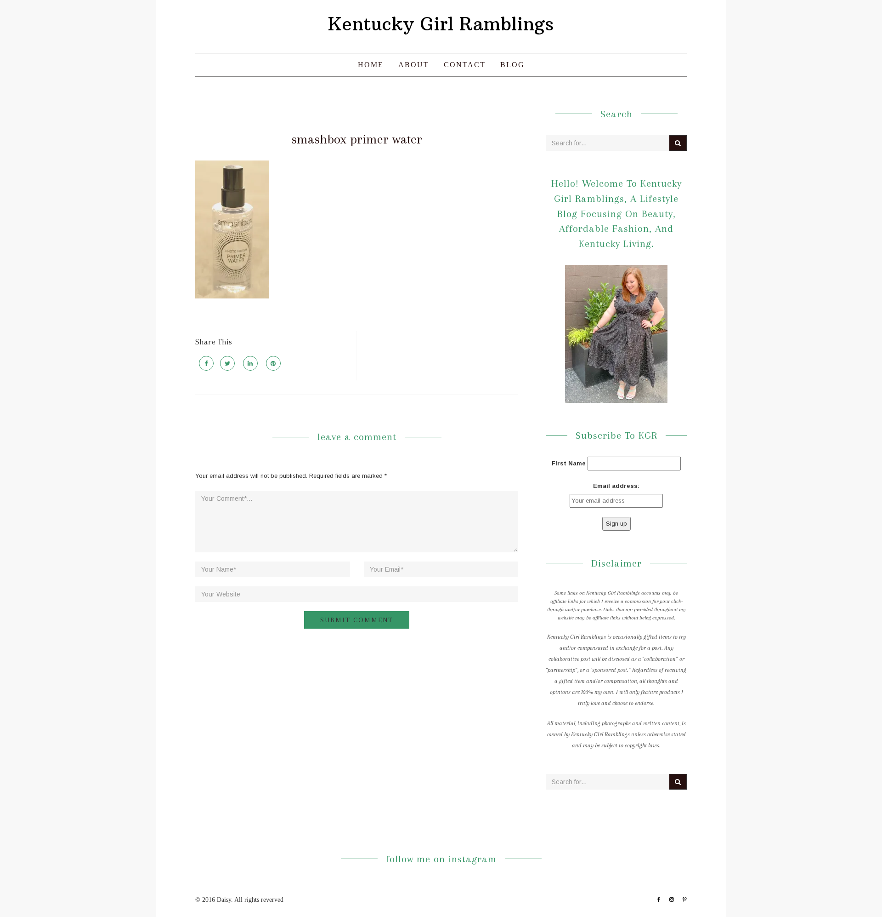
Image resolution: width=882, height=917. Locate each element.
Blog (512, 65)
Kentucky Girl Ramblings (441, 23)
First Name (569, 463)
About (413, 65)
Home (371, 65)
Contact (465, 65)
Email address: (616, 485)
